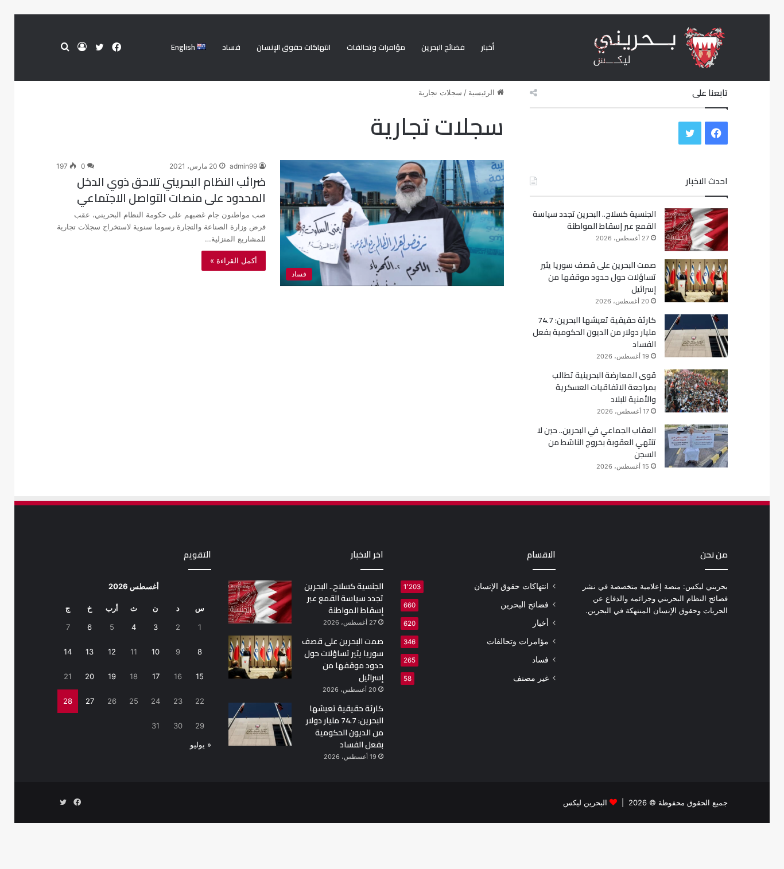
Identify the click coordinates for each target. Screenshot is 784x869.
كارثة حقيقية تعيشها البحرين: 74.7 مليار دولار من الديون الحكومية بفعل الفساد (594, 332)
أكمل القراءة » (233, 260)
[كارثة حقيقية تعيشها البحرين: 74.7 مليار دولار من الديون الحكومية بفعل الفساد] (696, 335)
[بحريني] (640, 47)
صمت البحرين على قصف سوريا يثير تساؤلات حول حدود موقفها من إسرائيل (598, 277)
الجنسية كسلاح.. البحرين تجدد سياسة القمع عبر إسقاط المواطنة (594, 219)
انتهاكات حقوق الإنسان (294, 47)
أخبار (487, 47)
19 (112, 676)
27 (90, 701)
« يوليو (200, 744)
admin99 (243, 166)
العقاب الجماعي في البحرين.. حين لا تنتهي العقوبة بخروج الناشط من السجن (596, 442)
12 (112, 651)
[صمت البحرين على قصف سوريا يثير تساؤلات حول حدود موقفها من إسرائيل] (696, 280)
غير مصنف (531, 678)
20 (89, 676)
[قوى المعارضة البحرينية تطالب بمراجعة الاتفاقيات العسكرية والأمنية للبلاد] (696, 390)
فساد (231, 47)
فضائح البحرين (443, 47)
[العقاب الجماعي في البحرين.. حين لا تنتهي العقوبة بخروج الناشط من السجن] (696, 445)
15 (200, 676)
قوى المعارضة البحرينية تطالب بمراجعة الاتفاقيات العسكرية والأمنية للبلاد (604, 387)
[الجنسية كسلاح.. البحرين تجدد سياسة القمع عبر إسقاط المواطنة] (696, 229)
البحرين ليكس (585, 802)
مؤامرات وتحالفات (376, 47)
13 (90, 651)
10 (156, 651)
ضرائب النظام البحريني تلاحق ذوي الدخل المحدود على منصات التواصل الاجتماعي (171, 189)
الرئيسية (482, 92)
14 (68, 651)
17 (156, 676)
